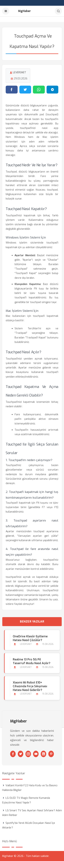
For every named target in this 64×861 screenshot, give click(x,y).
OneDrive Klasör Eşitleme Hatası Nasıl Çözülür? (30, 638)
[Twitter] (20, 754)
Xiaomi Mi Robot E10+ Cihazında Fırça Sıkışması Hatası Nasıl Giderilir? (30, 686)
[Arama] (58, 11)
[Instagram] (28, 754)
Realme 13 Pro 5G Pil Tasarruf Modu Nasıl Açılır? (31, 661)
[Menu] (5, 11)
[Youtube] (36, 754)
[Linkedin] (43, 754)
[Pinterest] (51, 754)
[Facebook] (13, 754)
